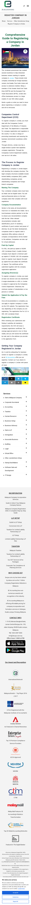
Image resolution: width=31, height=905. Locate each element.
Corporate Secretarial (12, 402)
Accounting (8, 407)
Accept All (15, 892)
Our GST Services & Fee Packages (15, 561)
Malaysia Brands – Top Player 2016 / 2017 (15, 694)
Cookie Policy (21, 888)
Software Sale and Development (11, 468)
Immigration (9, 435)
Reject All (15, 901)
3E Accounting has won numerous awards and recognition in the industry (15, 593)
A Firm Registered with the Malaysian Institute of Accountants (15, 711)
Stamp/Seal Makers (11, 462)
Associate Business (11, 439)
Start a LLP (8, 430)
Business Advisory (11, 425)
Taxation (7, 411)
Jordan (11, 78)
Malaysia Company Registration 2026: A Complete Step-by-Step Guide (15, 511)
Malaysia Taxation (15, 550)
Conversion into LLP (15, 526)
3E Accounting (10, 357)
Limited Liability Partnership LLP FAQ (15, 540)
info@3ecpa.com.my (15, 636)
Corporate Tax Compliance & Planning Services (15, 566)
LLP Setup (15, 535)
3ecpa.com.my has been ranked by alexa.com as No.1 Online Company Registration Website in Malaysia (15, 582)
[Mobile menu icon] (27, 5)
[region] (15, 891)
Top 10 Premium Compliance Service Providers (15, 742)
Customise (15, 897)
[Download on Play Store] (15, 650)
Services (6, 394)
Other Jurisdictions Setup (13, 458)
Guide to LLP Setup (15, 522)
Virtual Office (9, 453)
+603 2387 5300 (17, 633)
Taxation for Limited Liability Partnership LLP (15, 530)
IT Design (8, 475)
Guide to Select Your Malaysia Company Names (15, 504)
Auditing (7, 444)
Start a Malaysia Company (13, 397)
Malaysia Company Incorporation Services (15, 498)
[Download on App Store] (15, 643)
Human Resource (10, 416)
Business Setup (10, 421)
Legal (6, 449)
